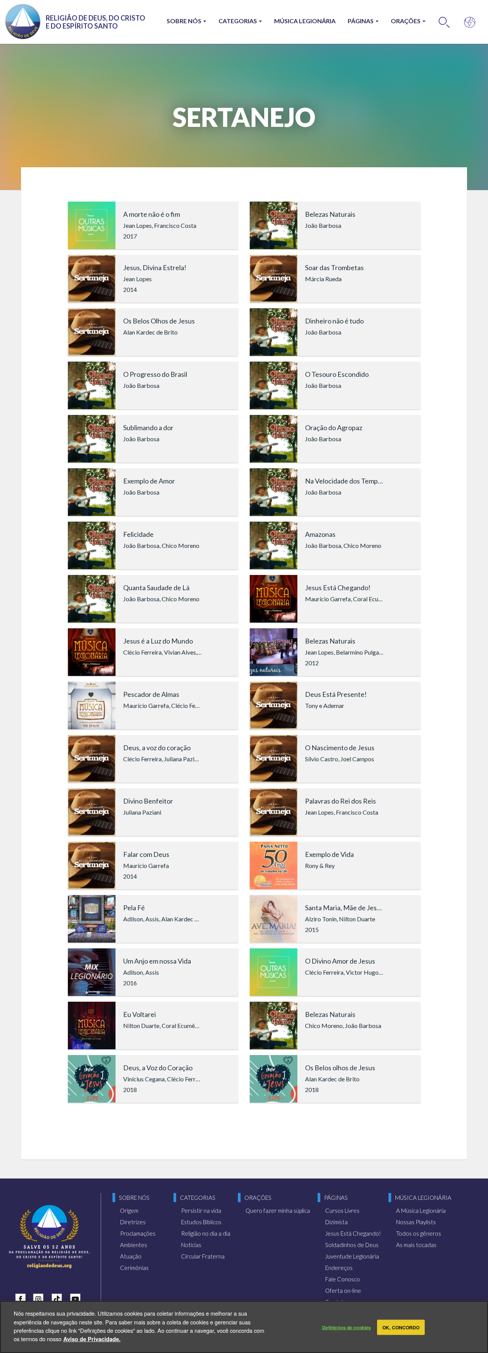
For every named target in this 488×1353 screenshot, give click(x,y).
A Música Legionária (421, 1210)
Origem (129, 1210)
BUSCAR (444, 22)
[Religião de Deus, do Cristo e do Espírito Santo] (49, 1236)
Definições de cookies (346, 1327)
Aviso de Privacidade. (91, 1338)
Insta (40, 1297)
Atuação (130, 1256)
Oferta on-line (343, 1290)
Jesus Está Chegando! (353, 1233)
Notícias (191, 1244)
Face (22, 1297)
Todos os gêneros (418, 1233)
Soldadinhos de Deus (352, 1244)
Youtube (77, 1297)
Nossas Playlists (416, 1222)
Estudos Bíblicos (201, 1222)
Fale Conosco (342, 1279)
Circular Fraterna (203, 1256)
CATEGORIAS (238, 20)
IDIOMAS (470, 22)
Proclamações (138, 1233)
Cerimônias (134, 1267)
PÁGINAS (361, 20)
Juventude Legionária (352, 1256)
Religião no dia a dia (205, 1233)
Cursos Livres (342, 1210)
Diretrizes (133, 1222)
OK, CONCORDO (400, 1327)
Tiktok (59, 1297)
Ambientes (133, 1244)
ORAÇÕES (406, 20)
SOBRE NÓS (184, 20)
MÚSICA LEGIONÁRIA (305, 20)
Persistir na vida (201, 1210)
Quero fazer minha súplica (278, 1210)
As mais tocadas (416, 1244)
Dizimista (336, 1222)
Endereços (339, 1267)
